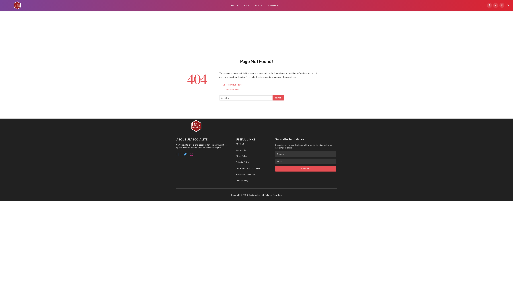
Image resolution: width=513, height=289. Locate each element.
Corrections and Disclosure (248, 168)
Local (247, 5)
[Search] (507, 5)
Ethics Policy (241, 156)
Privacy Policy (242, 181)
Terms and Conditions (245, 174)
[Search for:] (246, 97)
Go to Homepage (231, 89)
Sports (258, 5)
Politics (235, 5)
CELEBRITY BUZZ (274, 5)
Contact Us (241, 150)
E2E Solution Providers (271, 195)
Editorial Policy (242, 162)
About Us (240, 144)
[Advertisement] (256, 34)
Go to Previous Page (232, 85)
